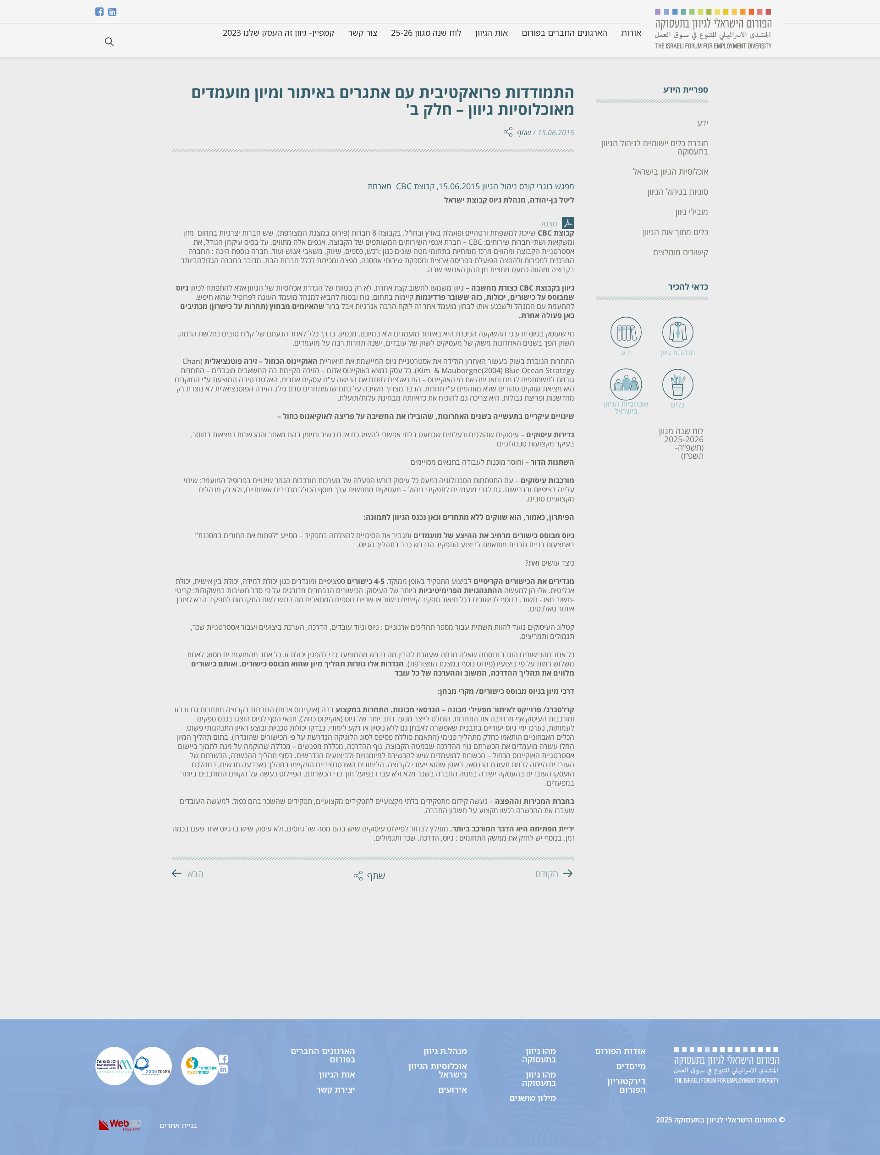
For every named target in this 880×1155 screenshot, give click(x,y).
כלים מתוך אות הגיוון (675, 232)
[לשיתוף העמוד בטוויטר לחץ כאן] (503, 93)
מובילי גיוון (692, 212)
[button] (109, 42)
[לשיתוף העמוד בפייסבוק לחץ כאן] (503, 109)
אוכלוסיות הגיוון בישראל (670, 172)
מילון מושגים (532, 1097)
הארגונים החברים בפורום (564, 32)
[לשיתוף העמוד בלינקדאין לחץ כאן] (503, 77)
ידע (702, 123)
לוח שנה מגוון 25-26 (426, 32)
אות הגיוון (491, 32)
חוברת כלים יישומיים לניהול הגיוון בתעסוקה (655, 147)
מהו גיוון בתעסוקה (539, 1055)
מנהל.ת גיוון (445, 1050)
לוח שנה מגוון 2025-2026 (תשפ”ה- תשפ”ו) (681, 443)
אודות (631, 32)
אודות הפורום (620, 1050)
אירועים (452, 1089)
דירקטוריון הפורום (626, 1085)
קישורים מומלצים (680, 253)
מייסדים (631, 1066)
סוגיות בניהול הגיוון (678, 192)
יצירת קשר (335, 1089)
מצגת (549, 224)
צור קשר (362, 32)
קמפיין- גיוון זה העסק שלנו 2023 (279, 32)
